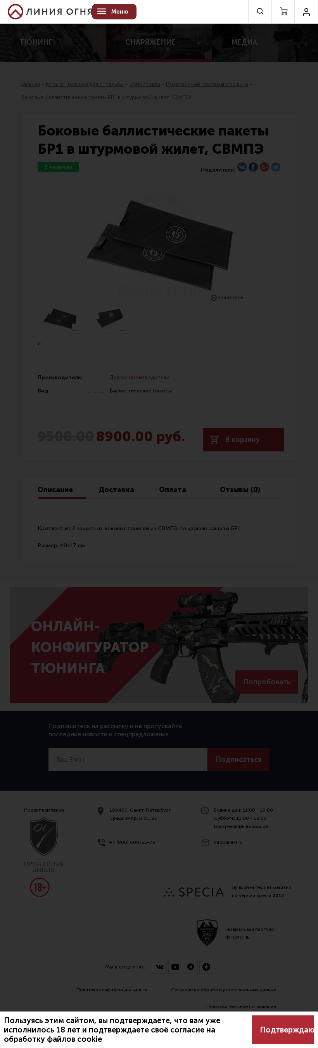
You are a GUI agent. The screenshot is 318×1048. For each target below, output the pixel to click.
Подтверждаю (287, 1029)
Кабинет (306, 11)
